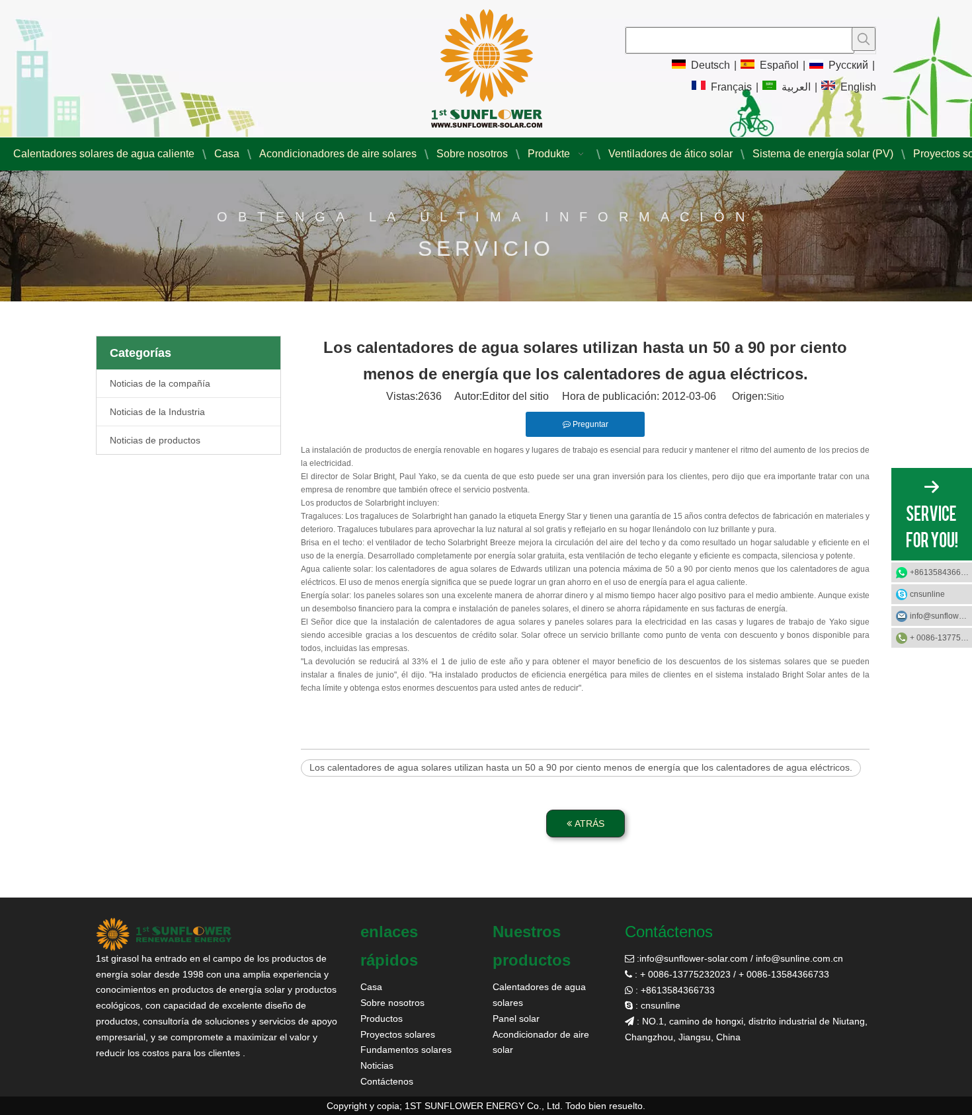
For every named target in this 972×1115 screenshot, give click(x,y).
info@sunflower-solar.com (693, 958)
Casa (371, 986)
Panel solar (516, 1018)
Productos (381, 1018)
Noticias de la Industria (157, 411)
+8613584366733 (941, 572)
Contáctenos (386, 1081)
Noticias (376, 1065)
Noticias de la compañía (160, 383)
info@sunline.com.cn (799, 958)
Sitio (775, 396)
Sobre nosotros (392, 1002)
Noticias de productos (155, 440)
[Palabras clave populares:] (863, 39)
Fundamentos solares (406, 1049)
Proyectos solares (397, 1034)
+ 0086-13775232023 (941, 637)
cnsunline (927, 594)
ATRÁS (588, 823)
